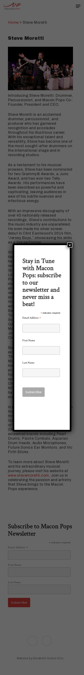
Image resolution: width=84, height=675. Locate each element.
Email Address (31, 318)
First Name (28, 340)
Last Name (28, 363)
